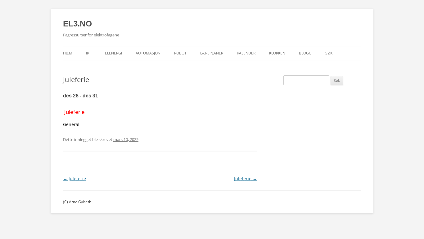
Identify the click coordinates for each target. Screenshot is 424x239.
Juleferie (74, 178)
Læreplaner (211, 53)
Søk (328, 53)
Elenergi (113, 53)
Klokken (277, 53)
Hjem (67, 53)
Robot (180, 53)
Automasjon (148, 53)
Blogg (305, 53)
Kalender (246, 53)
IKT (88, 53)
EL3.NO (77, 23)
